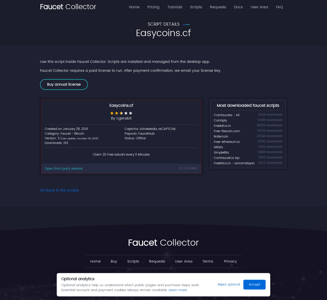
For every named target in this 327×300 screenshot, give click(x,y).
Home (134, 7)
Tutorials (175, 7)
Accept (254, 284)
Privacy (230, 261)
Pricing (153, 7)
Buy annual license (64, 84)
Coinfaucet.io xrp (226, 157)
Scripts (196, 7)
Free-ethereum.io (227, 141)
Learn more (178, 290)
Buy (114, 261)
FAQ (279, 7)
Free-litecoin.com (227, 131)
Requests (218, 7)
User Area (259, 7)
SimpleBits (221, 152)
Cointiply (220, 120)
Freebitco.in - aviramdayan (234, 163)
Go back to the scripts (59, 190)
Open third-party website (64, 168)
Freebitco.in (222, 125)
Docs (238, 7)
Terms (207, 261)
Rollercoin (221, 136)
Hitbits (218, 147)
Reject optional (229, 284)
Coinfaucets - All (226, 115)
